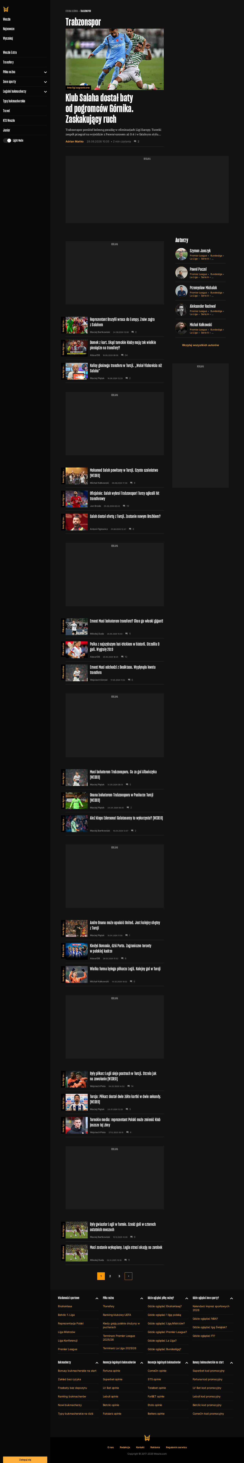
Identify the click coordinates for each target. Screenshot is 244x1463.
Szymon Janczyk (200, 251)
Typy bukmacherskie (14, 101)
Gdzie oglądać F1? (204, 1335)
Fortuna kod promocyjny (207, 1379)
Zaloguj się (25, 1459)
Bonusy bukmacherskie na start (77, 1370)
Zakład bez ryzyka (69, 1379)
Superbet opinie (112, 1379)
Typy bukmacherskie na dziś (75, 1413)
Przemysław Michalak (203, 288)
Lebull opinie (110, 1396)
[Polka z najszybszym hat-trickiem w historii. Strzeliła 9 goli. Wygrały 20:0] (115, 649)
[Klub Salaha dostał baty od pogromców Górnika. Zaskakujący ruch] (115, 88)
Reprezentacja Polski (70, 1323)
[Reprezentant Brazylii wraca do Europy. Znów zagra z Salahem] (115, 325)
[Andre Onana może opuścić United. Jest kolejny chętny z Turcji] (115, 928)
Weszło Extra (10, 52)
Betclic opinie (111, 1405)
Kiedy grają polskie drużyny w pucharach (121, 1325)
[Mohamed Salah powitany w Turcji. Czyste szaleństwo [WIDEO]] (115, 475)
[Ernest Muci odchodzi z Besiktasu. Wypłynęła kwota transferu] (115, 672)
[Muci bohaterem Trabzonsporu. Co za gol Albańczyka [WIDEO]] (115, 777)
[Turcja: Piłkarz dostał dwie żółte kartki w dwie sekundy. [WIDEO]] (115, 1102)
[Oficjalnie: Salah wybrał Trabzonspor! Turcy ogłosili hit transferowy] (115, 499)
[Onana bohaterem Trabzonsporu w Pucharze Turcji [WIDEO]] (115, 800)
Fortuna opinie (111, 1370)
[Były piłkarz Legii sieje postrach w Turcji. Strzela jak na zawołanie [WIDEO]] (115, 1079)
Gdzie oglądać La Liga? (162, 1340)
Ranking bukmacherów (72, 1396)
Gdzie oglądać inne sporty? (206, 1298)
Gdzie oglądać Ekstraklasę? (164, 1306)
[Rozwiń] (44, 72)
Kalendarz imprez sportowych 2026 (211, 1308)
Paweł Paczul (198, 269)
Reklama (155, 1447)
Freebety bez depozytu (72, 1387)
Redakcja (125, 1447)
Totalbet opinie (157, 1387)
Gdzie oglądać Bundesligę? (164, 1349)
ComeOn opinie (157, 1370)
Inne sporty (9, 81)
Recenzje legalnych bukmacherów (119, 1362)
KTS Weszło (9, 120)
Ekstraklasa (63, 1252)
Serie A (205, 258)
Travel (6, 110)
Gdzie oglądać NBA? (205, 1318)
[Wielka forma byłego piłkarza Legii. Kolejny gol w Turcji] (115, 974)
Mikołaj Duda (97, 633)
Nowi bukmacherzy (70, 1405)
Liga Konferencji (67, 1340)
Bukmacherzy (64, 1362)
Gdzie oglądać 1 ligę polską (164, 1314)
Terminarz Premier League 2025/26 (119, 1337)
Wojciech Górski (99, 680)
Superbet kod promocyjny (209, 1370)
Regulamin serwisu (176, 1447)
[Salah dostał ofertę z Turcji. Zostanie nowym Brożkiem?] (115, 522)
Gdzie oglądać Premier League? (167, 1332)
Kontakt (140, 1447)
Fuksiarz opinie (112, 1413)
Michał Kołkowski (99, 483)
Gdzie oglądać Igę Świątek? (210, 1327)
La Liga (194, 258)
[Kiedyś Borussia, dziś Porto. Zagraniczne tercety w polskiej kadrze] (115, 951)
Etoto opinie (155, 1405)
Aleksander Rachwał (203, 306)
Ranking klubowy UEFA (117, 1314)
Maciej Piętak (97, 378)
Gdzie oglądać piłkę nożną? (161, 1298)
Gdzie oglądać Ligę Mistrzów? (166, 1323)
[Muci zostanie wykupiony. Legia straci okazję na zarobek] (115, 1253)
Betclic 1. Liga (66, 1314)
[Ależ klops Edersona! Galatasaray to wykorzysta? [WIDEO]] (115, 823)
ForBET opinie (156, 1396)
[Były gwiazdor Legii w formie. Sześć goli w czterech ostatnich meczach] (115, 1230)
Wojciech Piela (98, 1086)
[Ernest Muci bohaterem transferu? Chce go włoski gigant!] (115, 626)
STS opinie (154, 1379)
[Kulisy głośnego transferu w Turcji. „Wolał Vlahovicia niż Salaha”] (115, 371)
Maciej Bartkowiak (100, 332)
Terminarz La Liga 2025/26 (119, 1348)
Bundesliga (216, 255)
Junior (6, 130)
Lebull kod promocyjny (207, 1396)
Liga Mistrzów (66, 1332)
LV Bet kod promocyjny (207, 1387)
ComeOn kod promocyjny (208, 1413)
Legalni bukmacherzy (14, 91)
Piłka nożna (9, 71)
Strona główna (72, 11)
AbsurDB (95, 355)
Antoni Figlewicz (99, 529)
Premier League (198, 255)
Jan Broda (95, 506)
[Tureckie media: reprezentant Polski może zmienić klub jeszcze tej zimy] (115, 1125)
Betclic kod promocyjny (207, 1405)
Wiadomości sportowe (68, 1298)
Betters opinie (156, 1413)
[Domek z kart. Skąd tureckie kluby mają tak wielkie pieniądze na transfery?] (115, 348)
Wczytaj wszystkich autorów (200, 345)
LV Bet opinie (111, 1387)
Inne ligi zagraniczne (78, 87)
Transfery (8, 62)
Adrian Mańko (75, 141)
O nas (111, 1447)
